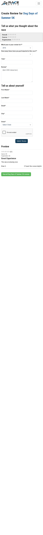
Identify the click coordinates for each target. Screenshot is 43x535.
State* (3, 122)
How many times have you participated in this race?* (19, 51)
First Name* (5, 90)
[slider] (12, 34)
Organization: (6, 40)
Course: (4, 37)
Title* (3, 59)
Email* (3, 106)
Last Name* (5, 98)
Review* (4, 67)
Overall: (4, 35)
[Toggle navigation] (39, 3)
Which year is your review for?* (11, 45)
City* (3, 114)
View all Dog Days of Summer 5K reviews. (16, 174)
